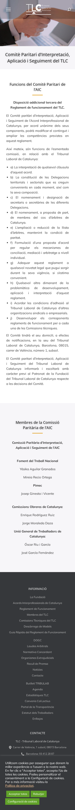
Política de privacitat (19, 786)
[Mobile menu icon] (8, 9)
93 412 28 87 (46, 753)
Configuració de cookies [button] (22, 801)
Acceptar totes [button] (18, 794)
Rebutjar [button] (38, 794)
